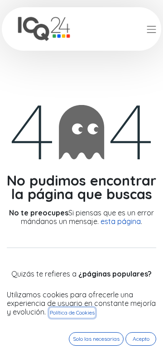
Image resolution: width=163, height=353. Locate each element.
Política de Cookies (72, 312)
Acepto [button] (141, 338)
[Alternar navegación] (152, 29)
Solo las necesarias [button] (96, 338)
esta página (121, 221)
